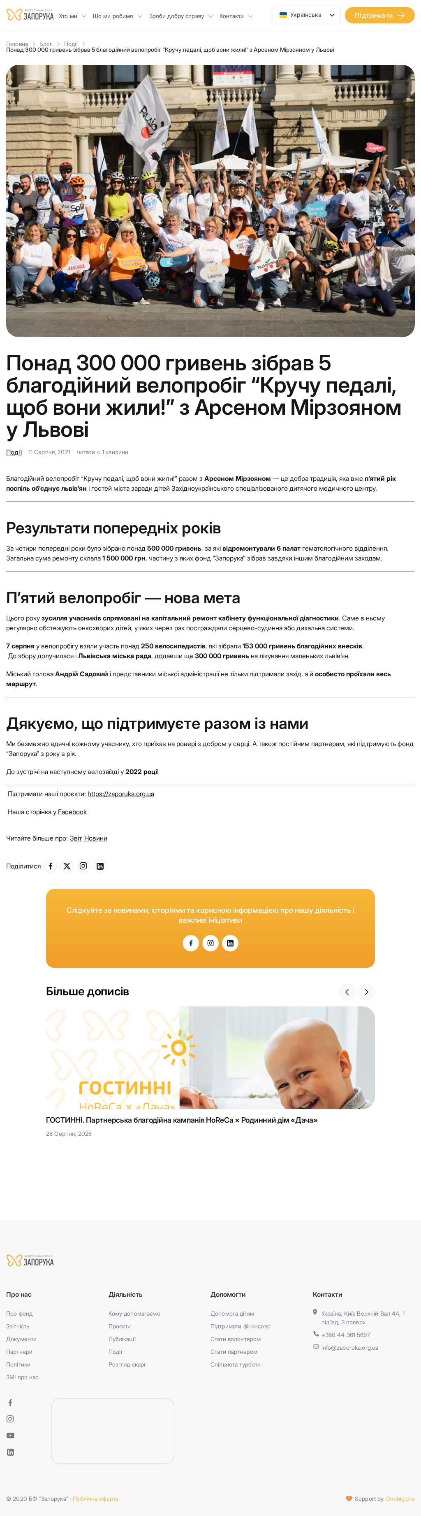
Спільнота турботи (235, 1364)
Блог (46, 43)
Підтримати (374, 15)
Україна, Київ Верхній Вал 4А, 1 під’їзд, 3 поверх (363, 1317)
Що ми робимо (113, 15)
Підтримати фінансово (240, 1326)
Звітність (17, 1326)
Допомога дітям (232, 1313)
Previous (347, 992)
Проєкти (120, 1326)
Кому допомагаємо (134, 1313)
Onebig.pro (400, 1498)
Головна (17, 43)
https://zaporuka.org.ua (121, 794)
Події (71, 43)
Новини (95, 838)
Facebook (72, 812)
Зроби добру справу (176, 15)
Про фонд (19, 1313)
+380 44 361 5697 (346, 1334)
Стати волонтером (235, 1338)
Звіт (76, 838)
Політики (18, 1364)
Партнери (19, 1351)
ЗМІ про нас (22, 1377)
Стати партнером (233, 1351)
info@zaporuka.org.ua (350, 1347)
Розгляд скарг (128, 1364)
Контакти (232, 15)
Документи (21, 1338)
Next (367, 992)
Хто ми (68, 15)
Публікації (122, 1338)
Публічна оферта (95, 1498)
